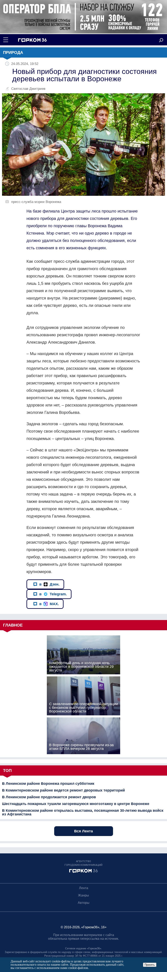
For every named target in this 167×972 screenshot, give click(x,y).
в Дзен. (49, 584)
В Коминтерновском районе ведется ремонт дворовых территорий (63, 790)
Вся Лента (83, 831)
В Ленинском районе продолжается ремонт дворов (49, 797)
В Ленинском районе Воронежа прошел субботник (48, 783)
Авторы (83, 902)
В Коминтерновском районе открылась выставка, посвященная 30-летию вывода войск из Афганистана (82, 812)
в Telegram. (53, 594)
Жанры (83, 895)
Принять (150, 964)
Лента (83, 888)
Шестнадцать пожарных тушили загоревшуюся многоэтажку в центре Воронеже (75, 804)
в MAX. (49, 604)
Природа (13, 52)
